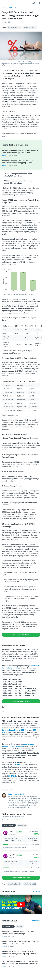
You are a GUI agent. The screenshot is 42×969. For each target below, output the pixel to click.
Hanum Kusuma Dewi (16, 794)
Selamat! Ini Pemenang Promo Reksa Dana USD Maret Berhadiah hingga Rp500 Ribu (20, 151)
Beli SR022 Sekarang (21, 634)
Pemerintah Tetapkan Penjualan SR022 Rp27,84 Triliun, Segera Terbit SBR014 (20, 942)
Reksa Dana (6, 820)
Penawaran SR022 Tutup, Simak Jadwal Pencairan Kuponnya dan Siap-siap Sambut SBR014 (19, 952)
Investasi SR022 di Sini (21, 701)
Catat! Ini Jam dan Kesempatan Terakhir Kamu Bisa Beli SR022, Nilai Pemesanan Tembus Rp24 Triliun (20, 962)
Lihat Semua (35, 891)
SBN (10, 8)
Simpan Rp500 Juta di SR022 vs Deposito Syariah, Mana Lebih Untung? (18, 932)
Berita (4, 8)
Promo (4, 155)
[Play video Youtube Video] (21, 904)
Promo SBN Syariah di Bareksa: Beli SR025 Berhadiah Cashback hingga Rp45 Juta (18, 161)
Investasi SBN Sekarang (21, 878)
